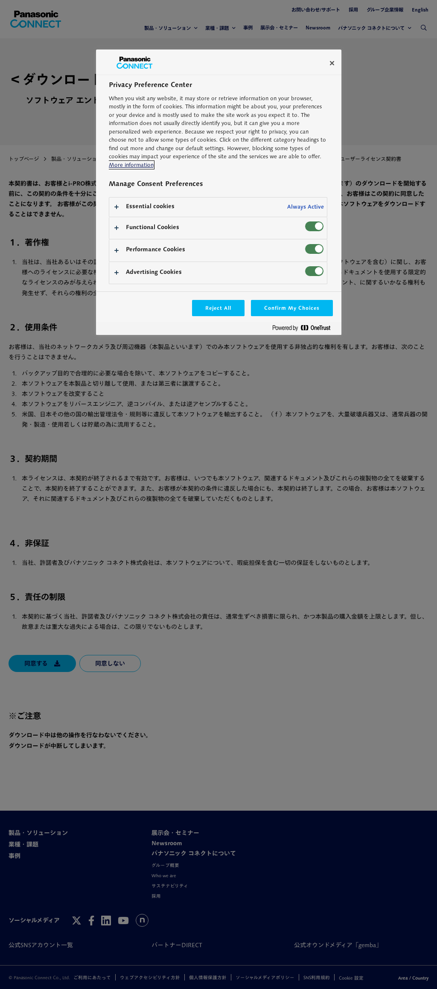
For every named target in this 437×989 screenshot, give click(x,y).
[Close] (332, 63)
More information (131, 165)
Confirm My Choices (291, 308)
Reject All (218, 308)
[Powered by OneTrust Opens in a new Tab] (304, 329)
